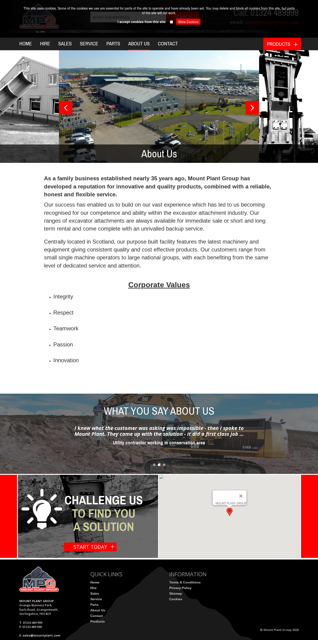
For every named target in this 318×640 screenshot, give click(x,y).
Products (97, 621)
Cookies (175, 599)
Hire (45, 44)
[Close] (241, 496)
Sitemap (175, 593)
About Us (139, 44)
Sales (65, 44)
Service (89, 44)
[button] (230, 512)
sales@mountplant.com (41, 635)
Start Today (90, 546)
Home (25, 44)
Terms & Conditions (185, 582)
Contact (168, 44)
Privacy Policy (180, 588)
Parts (113, 44)
